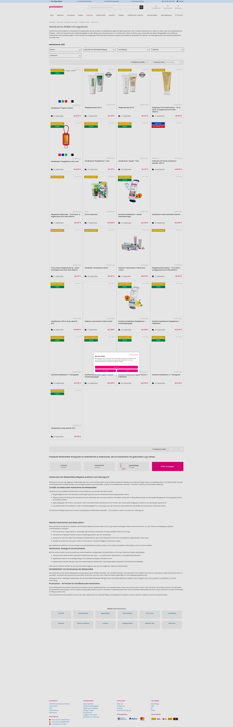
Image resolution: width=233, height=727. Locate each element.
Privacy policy (134, 355)
